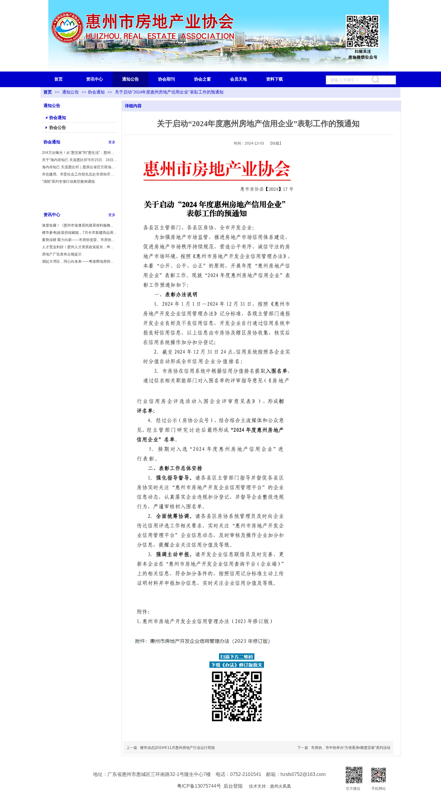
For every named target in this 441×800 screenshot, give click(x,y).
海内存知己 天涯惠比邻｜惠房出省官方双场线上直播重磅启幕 (79, 167)
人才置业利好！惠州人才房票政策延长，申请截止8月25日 (79, 247)
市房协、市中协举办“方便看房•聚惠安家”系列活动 (350, 748)
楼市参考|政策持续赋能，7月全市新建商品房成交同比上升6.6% (79, 233)
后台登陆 (233, 786)
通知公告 (71, 92)
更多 (112, 142)
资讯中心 (52, 214)
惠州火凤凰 (280, 786)
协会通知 (96, 92)
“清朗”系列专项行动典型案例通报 (68, 181)
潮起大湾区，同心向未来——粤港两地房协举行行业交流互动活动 (79, 261)
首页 (48, 92)
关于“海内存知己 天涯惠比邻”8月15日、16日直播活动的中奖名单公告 (79, 160)
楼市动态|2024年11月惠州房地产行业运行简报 (177, 748)
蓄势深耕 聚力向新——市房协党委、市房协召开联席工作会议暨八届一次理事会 (79, 240)
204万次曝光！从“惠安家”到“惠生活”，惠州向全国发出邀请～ (79, 153)
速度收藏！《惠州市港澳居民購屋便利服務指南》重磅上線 (79, 225)
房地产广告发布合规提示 (62, 254)
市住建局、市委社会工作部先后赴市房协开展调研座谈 (79, 174)
